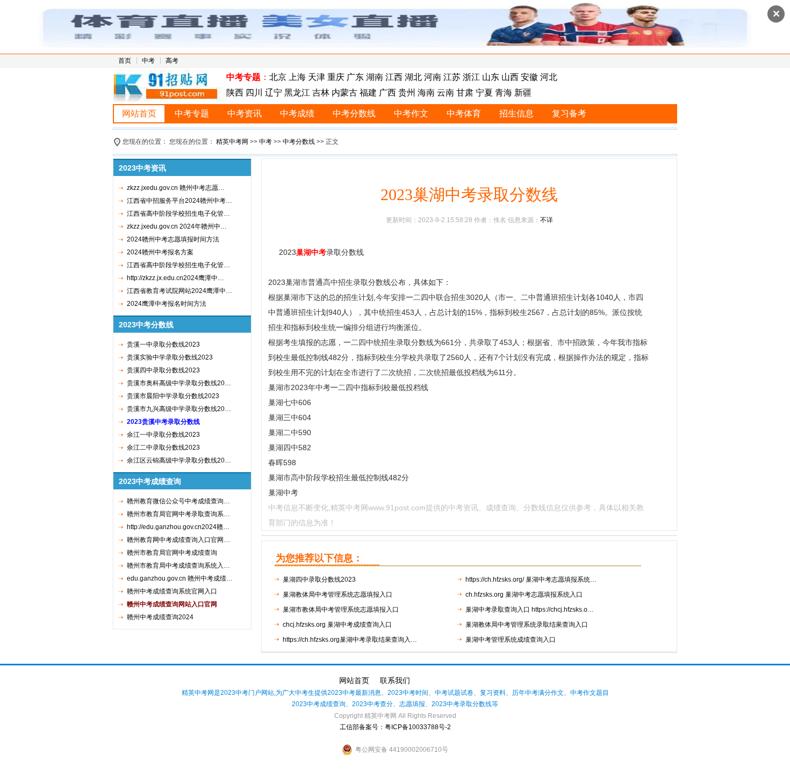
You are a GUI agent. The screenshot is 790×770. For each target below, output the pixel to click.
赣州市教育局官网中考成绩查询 (172, 552)
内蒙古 (344, 92)
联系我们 (395, 680)
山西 (510, 77)
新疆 (523, 92)
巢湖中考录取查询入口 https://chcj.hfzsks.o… (529, 609)
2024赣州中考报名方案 (160, 252)
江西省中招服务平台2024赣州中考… (179, 200)
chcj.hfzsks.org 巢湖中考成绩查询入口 (337, 624)
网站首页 (139, 113)
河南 (432, 77)
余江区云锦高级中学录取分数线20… (179, 460)
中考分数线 (354, 113)
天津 (316, 77)
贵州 (406, 92)
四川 (254, 92)
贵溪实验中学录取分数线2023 (170, 357)
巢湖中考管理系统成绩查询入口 (510, 639)
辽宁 (273, 92)
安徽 (529, 77)
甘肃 (464, 92)
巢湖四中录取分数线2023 (319, 579)
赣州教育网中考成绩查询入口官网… (178, 540)
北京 (277, 77)
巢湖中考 (311, 252)
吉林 (320, 92)
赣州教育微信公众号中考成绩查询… (178, 501)
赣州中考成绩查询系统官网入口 (172, 591)
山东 (490, 77)
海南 (426, 92)
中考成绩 (297, 113)
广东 (355, 77)
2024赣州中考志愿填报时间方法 (173, 239)
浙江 (471, 77)
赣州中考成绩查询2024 (160, 617)
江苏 (452, 77)
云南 (445, 92)
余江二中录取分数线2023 (163, 447)
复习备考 (569, 113)
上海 (297, 77)
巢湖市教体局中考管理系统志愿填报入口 (341, 609)
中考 (148, 60)
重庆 (335, 77)
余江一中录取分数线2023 (163, 434)
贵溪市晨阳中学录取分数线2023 (173, 396)
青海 (503, 92)
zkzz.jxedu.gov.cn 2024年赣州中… (177, 226)
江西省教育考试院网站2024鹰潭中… (179, 291)
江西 (394, 77)
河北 (548, 77)
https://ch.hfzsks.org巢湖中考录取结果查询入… (350, 639)
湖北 (413, 77)
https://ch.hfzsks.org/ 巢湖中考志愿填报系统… (531, 579)
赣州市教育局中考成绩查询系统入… (178, 565)
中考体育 (464, 113)
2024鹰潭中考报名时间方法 (166, 303)
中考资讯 (244, 113)
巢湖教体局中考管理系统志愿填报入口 (337, 594)
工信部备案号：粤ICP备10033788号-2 (395, 727)
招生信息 (516, 113)
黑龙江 (297, 92)
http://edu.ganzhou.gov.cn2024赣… (178, 527)
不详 (546, 220)
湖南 (374, 77)
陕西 (236, 92)
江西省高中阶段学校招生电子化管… (178, 213)
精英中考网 (232, 141)
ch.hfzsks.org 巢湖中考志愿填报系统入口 (524, 594)
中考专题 (192, 113)
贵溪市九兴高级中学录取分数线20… (179, 409)
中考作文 (411, 113)
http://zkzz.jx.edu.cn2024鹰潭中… (175, 278)
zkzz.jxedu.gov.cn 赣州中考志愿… (176, 188)
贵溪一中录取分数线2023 (163, 344)
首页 (124, 60)
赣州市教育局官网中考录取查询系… (178, 514)
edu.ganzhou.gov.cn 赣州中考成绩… (180, 578)
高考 (172, 60)
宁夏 (484, 92)
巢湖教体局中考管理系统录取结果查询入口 (526, 624)
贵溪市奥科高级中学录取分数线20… (179, 383)
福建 (368, 92)
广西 (387, 92)
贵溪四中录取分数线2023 (163, 370)
